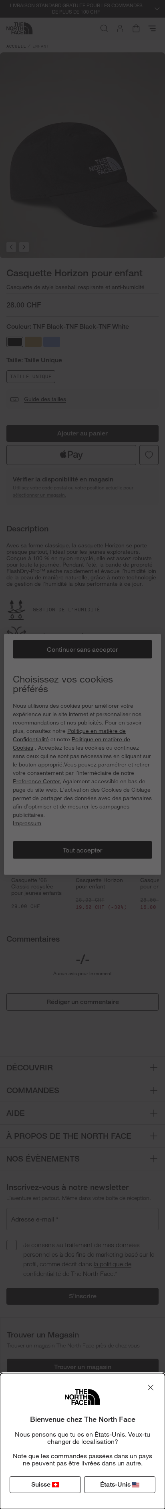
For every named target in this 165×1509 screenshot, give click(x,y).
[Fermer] (150, 1387)
